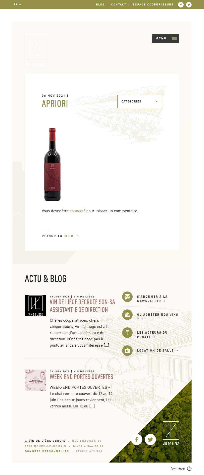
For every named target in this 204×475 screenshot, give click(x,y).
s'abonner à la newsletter (152, 299)
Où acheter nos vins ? (157, 317)
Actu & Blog (45, 278)
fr (16, 4)
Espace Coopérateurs (153, 4)
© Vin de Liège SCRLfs (45, 441)
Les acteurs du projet (152, 335)
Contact (118, 4)
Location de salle (155, 350)
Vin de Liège (84, 296)
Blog (100, 4)
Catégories (131, 101)
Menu (161, 38)
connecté (77, 210)
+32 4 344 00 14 (90, 446)
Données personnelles (47, 451)
